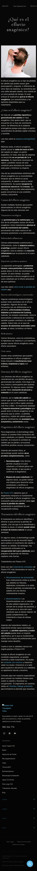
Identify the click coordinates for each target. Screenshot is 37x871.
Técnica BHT (6, 767)
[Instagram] (4, 733)
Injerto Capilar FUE (8, 746)
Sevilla (4, 828)
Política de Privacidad (24, 841)
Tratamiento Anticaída (9, 788)
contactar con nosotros (13, 662)
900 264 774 (8, 726)
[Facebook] (10, 733)
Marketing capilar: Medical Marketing (13, 865)
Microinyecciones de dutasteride (19, 577)
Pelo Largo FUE (7, 784)
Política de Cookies (19, 844)
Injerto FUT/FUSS (8, 780)
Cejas (4, 763)
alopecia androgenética (25, 139)
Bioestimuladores (13, 599)
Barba (4, 750)
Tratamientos (19, 6)
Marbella (29, 686)
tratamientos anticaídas (23, 567)
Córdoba (12, 686)
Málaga (20, 686)
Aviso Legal (10, 841)
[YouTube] (15, 733)
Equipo (5, 6)
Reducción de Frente (9, 754)
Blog (3, 792)
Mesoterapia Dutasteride (10, 775)
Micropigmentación (8, 758)
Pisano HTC (8, 493)
